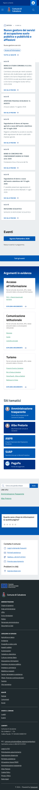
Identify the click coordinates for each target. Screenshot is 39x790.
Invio (33, 485)
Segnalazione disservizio (9, 755)
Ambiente (4, 640)
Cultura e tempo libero (9, 657)
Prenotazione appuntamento (11, 752)
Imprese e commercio (8, 667)
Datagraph (34, 787)
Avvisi (3, 702)
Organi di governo (7, 605)
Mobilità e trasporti (7, 671)
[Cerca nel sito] (33, 9)
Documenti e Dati (7, 625)
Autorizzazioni (6, 650)
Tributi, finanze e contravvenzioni (12, 677)
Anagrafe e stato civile (9, 644)
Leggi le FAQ (5, 748)
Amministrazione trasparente (11, 765)
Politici (3, 619)
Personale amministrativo (10, 622)
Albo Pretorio (5, 769)
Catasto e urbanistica (8, 654)
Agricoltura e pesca (7, 637)
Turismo (3, 681)
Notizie (3, 696)
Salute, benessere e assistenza (11, 674)
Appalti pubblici (6, 647)
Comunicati (5, 699)
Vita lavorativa (6, 684)
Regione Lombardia (8, 3)
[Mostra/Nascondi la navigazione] (2, 9)
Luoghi (3, 714)
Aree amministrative (8, 609)
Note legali (5, 779)
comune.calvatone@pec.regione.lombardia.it (20, 741)
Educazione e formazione (9, 661)
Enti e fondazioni (7, 615)
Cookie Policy (5, 772)
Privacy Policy (6, 775)
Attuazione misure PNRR (9, 762)
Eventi (3, 717)
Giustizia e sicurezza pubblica (11, 664)
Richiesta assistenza (8, 758)
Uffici (3, 612)
